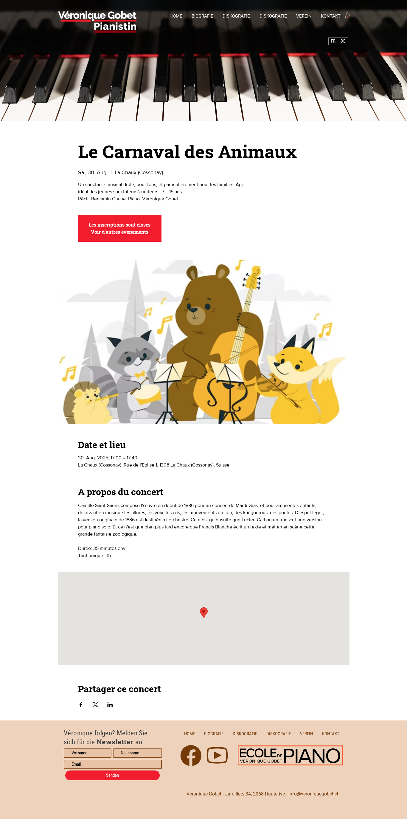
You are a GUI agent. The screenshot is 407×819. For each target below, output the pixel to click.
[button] (347, 15)
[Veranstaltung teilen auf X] (95, 704)
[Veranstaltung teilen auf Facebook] (81, 704)
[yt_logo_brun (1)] (217, 755)
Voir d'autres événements (119, 232)
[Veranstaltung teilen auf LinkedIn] (110, 704)
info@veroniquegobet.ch (314, 794)
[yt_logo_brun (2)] (191, 755)
